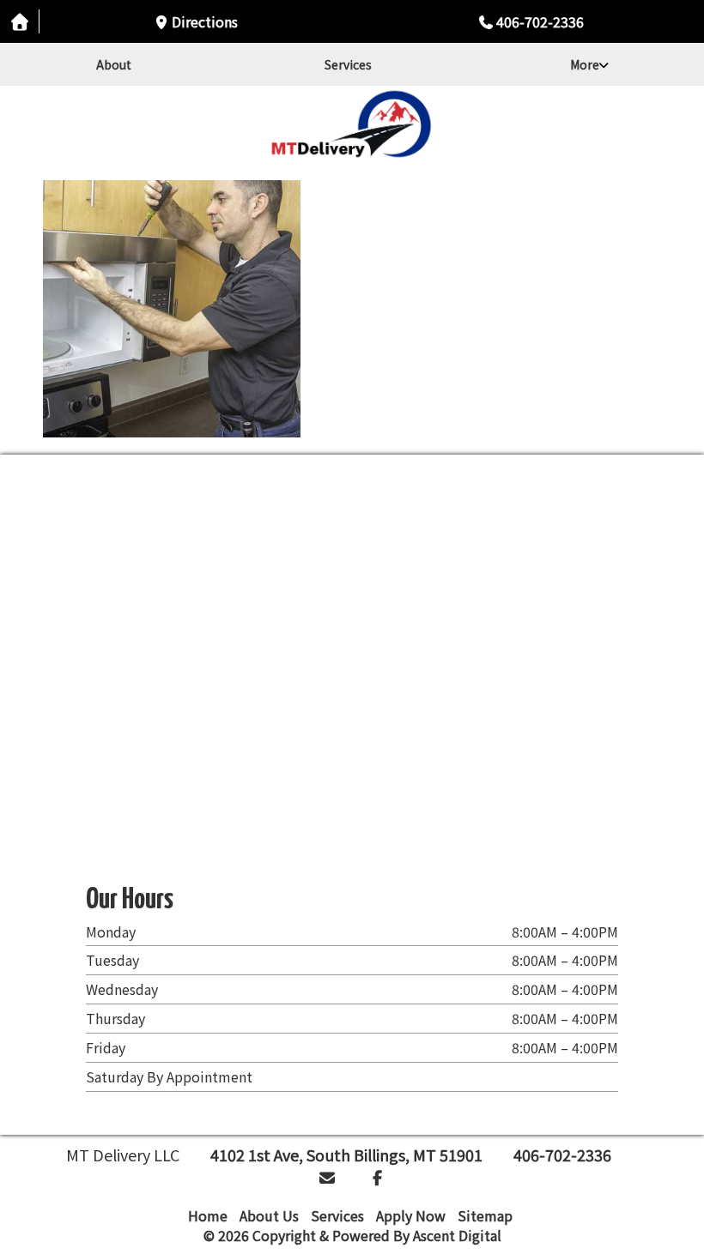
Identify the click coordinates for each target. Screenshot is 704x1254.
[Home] (352, 124)
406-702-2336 (540, 21)
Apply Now (411, 1215)
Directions (205, 21)
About (113, 64)
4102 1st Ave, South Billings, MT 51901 (346, 1154)
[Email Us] (327, 1177)
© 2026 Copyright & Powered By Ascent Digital (352, 1235)
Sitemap (485, 1215)
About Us (269, 1215)
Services (348, 64)
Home (208, 1215)
